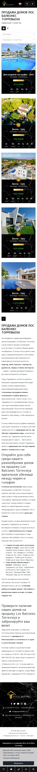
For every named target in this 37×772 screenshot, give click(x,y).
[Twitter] (14, 704)
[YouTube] (18, 704)
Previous (4, 56)
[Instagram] (22, 704)
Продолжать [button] (18, 763)
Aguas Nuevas (25, 548)
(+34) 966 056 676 (27, 708)
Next (32, 56)
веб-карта (30, 736)
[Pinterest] (25, 704)
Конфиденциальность (11, 736)
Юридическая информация (18, 733)
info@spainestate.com (10, 664)
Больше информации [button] (11, 758)
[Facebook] (11, 704)
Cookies (22, 736)
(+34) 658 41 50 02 (12, 708)
